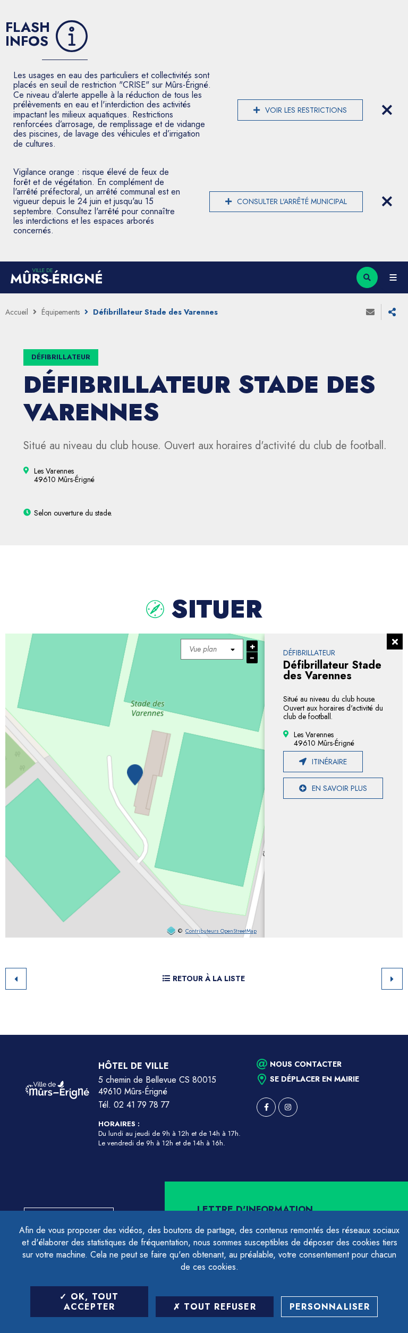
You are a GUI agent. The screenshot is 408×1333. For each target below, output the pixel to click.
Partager (392, 312)
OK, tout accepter (91, 1301)
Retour (16, 978)
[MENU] (393, 277)
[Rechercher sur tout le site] (367, 277)
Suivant (392, 978)
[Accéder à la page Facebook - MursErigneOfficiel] (266, 1107)
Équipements (60, 312)
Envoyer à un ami (370, 312)
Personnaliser (330, 1307)
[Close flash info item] (387, 110)
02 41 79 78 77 (141, 1105)
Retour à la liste (209, 978)
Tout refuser (218, 1307)
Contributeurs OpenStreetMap (221, 931)
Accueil (16, 312)
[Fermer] (395, 641)
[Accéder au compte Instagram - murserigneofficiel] (288, 1107)
